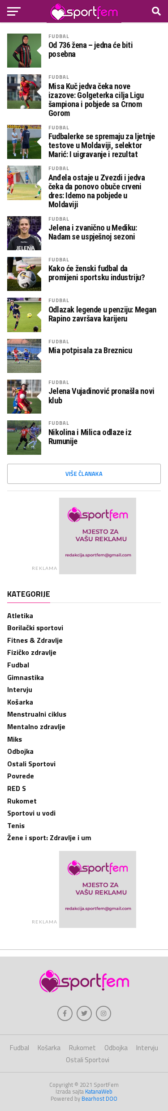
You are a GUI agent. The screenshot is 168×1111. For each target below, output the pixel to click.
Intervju (19, 689)
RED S (16, 788)
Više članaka (84, 473)
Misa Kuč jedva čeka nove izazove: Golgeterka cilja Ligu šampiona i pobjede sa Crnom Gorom (96, 100)
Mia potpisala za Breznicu (90, 350)
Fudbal (58, 36)
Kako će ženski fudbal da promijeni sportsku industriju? (96, 273)
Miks (14, 739)
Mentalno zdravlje (36, 726)
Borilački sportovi (35, 627)
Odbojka (20, 751)
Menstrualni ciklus (36, 714)
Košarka (20, 702)
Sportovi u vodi (31, 813)
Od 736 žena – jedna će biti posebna (90, 50)
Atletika (20, 615)
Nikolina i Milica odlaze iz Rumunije (90, 437)
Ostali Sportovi (31, 763)
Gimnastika (25, 677)
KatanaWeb (98, 1091)
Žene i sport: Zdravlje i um (49, 837)
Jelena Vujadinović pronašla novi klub (101, 396)
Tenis (16, 825)
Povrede (20, 775)
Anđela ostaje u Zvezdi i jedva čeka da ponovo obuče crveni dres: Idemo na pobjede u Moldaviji (96, 191)
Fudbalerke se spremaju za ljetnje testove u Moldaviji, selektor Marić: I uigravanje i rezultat (101, 145)
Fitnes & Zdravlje (35, 640)
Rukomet (22, 800)
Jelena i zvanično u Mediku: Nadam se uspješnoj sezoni (92, 232)
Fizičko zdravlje (31, 652)
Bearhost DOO (99, 1098)
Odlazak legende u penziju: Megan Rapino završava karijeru (102, 314)
